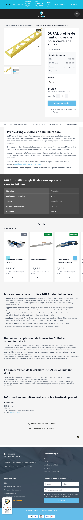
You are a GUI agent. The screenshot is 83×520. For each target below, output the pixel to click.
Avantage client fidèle (51, 465)
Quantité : (51, 96)
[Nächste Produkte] (75, 258)
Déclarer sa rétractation (13, 500)
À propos (47, 468)
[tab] (18, 124)
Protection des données (12, 490)
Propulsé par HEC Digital (49, 510)
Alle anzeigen (9, 228)
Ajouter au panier (61, 103)
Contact (46, 461)
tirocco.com (9, 454)
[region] (41, 257)
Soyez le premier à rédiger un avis (41, 428)
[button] (41, 428)
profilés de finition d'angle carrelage (27, 164)
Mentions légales (10, 493)
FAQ (45, 458)
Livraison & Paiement (51, 472)
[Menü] (11, 498)
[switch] (7, 512)
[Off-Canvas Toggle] (77, 14)
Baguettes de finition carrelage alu (21, 25)
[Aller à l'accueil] (41, 14)
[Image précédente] (7, 47)
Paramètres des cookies (12, 486)
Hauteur (51, 78)
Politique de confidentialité (62, 496)
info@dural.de (15, 412)
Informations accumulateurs (14, 497)
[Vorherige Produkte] (8, 258)
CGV (5, 483)
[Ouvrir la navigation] (5, 14)
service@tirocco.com (15, 456)
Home (6, 25)
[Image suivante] (38, 47)
